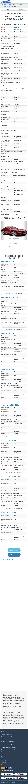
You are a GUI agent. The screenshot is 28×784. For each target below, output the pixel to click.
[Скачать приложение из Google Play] (7, 778)
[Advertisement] (14, 625)
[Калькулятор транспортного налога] (19, 78)
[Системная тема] (10, 768)
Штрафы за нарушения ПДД (8, 749)
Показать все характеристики (14, 293)
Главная (4, 4)
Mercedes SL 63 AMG (9, 441)
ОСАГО (22, 88)
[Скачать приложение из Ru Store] (20, 774)
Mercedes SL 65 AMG (9, 512)
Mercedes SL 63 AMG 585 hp (11, 477)
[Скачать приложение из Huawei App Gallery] (20, 778)
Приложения (4, 762)
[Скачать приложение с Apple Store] (7, 774)
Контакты (3, 760)
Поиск (7, 9)
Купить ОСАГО (4, 754)
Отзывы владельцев (14, 247)
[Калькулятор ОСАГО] (19, 82)
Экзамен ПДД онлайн (6, 734)
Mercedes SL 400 (7, 261)
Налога (18, 88)
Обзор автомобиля (14, 243)
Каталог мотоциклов (6, 739)
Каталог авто (12, 4)
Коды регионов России (7, 752)
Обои (14, 250)
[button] (3, 230)
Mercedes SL (7, 6)
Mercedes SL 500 (7, 369)
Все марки (20, 9)
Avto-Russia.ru (11, 782)
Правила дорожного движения (9, 747)
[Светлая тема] (3, 768)
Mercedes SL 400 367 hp (10, 297)
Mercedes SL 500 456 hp (10, 405)
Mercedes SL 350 (7, 333)
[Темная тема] (6, 768)
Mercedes (19, 4)
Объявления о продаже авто (8, 741)
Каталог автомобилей (6, 737)
